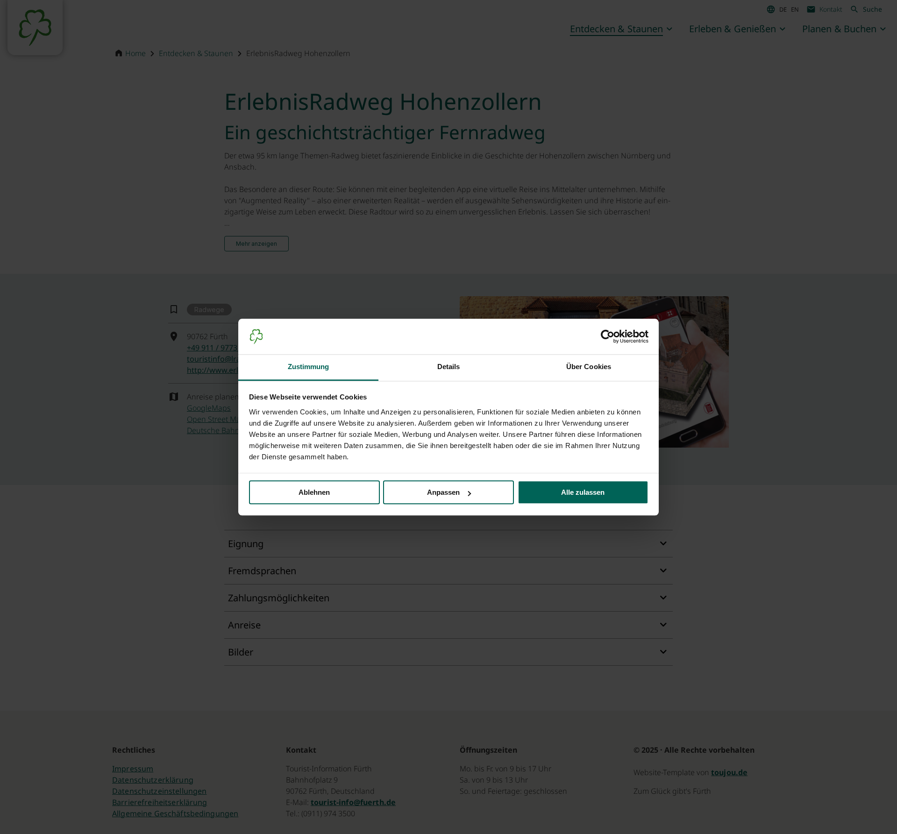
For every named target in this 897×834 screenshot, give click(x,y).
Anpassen (443, 493)
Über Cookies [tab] (588, 367)
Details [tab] (448, 367)
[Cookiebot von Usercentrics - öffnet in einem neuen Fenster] (607, 336)
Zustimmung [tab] (308, 367)
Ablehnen (314, 493)
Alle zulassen (583, 493)
